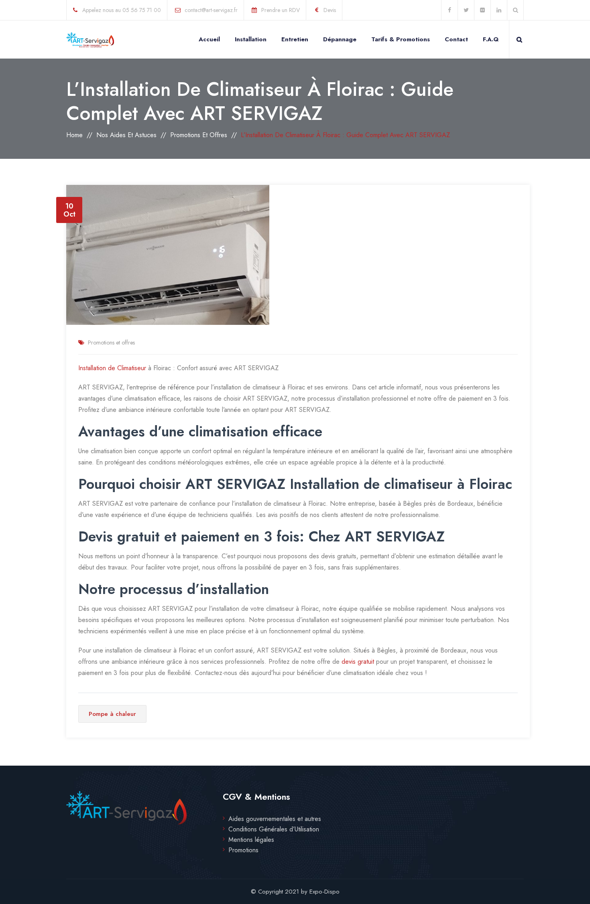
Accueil (209, 39)
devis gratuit (358, 661)
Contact (456, 39)
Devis (329, 10)
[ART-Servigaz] (90, 39)
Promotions (243, 850)
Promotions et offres (111, 342)
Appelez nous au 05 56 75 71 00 (121, 10)
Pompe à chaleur (112, 713)
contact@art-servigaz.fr (211, 10)
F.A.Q (490, 39)
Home (74, 135)
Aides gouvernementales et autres (274, 819)
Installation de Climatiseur (113, 368)
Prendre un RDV (280, 10)
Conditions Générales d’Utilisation (273, 829)
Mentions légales (251, 840)
